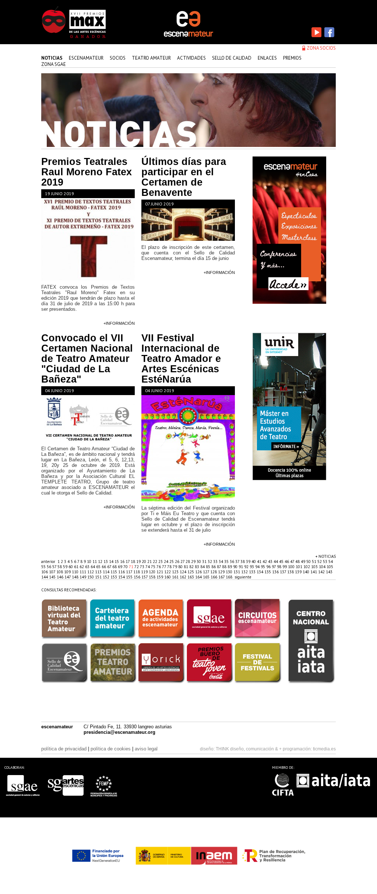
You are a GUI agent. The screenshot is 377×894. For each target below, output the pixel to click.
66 (104, 566)
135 (268, 571)
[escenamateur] (188, 36)
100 (292, 566)
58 (60, 566)
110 (76, 571)
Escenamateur (86, 58)
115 (114, 571)
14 (111, 561)
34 (221, 561)
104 (323, 566)
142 (322, 571)
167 (222, 577)
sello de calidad (231, 58)
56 (49, 566)
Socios (118, 58)
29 (194, 561)
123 (176, 571)
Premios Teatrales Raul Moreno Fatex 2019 (86, 172)
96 (269, 566)
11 (95, 561)
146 (60, 577)
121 (160, 571)
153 (114, 577)
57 (54, 566)
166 (214, 577)
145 (53, 577)
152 (106, 577)
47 (292, 561)
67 (109, 566)
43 (271, 561)
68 (115, 566)
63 (88, 566)
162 (183, 577)
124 (183, 571)
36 (232, 561)
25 (172, 561)
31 (205, 561)
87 (219, 566)
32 (210, 561)
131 (237, 571)
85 (208, 566)
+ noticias (326, 556)
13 (106, 561)
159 (160, 577)
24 (166, 561)
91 (241, 566)
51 (314, 561)
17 (128, 561)
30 (199, 561)
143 (329, 571)
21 (150, 561)
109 (68, 571)
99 (285, 566)
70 (126, 566)
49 (303, 561)
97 (274, 566)
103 (315, 566)
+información (119, 323)
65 (99, 566)
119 (145, 571)
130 (229, 571)
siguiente (243, 577)
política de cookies (111, 749)
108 (60, 571)
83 (197, 566)
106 (45, 571)
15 (117, 561)
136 (276, 571)
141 (314, 571)
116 (122, 571)
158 (152, 577)
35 (227, 561)
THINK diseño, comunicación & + (249, 749)
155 (130, 577)
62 (82, 566)
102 (307, 566)
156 (137, 577)
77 (164, 566)
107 (52, 571)
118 (137, 571)
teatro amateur (151, 58)
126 (199, 571)
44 (276, 561)
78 (170, 566)
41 (260, 561)
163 (191, 577)
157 (145, 577)
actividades (191, 58)
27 (183, 561)
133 (253, 571)
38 (243, 561)
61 (77, 566)
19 (139, 561)
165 (207, 577)
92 (247, 566)
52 (320, 561)
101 (299, 566)
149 (83, 577)
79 (175, 566)
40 (254, 561)
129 (222, 571)
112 (91, 571)
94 (258, 566)
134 (260, 571)
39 (248, 561)
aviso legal (146, 749)
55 (44, 566)
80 (181, 566)
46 (287, 561)
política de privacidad (64, 749)
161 (176, 577)
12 (100, 561)
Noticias (52, 58)
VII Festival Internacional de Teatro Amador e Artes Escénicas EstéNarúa (181, 358)
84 (203, 566)
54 (330, 561)
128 (214, 571)
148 (76, 577)
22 (155, 561)
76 (159, 566)
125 (191, 571)
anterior (48, 561)
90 (236, 566)
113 (99, 571)
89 (230, 566)
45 (282, 561)
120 (152, 571)
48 (298, 561)
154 (122, 577)
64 (93, 566)
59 (65, 566)
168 (229, 577)
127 (206, 571)
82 (192, 566)
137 (283, 571)
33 (216, 561)
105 (330, 566)
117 (129, 571)
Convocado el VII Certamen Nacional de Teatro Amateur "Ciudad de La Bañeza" (87, 358)
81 (186, 566)
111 (83, 571)
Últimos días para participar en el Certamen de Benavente (183, 177)
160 (168, 577)
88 (225, 566)
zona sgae (53, 64)
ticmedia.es (324, 749)
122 (168, 571)
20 (144, 561)
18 (133, 561)
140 (306, 571)
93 (252, 566)
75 (153, 566)
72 (137, 566)
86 (214, 566)
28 (188, 561)
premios (292, 58)
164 (199, 577)
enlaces (267, 58)
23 (161, 561)
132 (245, 571)
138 (291, 571)
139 (299, 571)
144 (45, 577)
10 (89, 561)
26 (177, 561)
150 (91, 577)
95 (263, 566)
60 (71, 566)
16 (123, 561)
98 (279, 566)
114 (106, 571)
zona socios (321, 48)
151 (99, 577)
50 (309, 561)
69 (120, 566)
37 (237, 561)
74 (148, 566)
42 (265, 561)
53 (325, 561)
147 (68, 577)
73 (142, 566)
